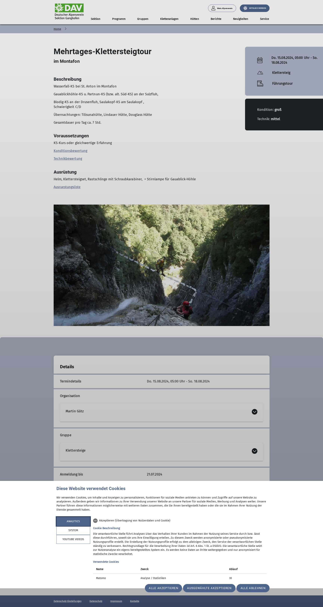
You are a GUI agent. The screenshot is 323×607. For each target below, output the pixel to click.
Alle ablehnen (253, 588)
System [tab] (73, 530)
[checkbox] (180, 520)
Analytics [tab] (73, 521)
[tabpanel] (180, 550)
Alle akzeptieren (163, 588)
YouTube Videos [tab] (73, 539)
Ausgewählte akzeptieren (209, 588)
